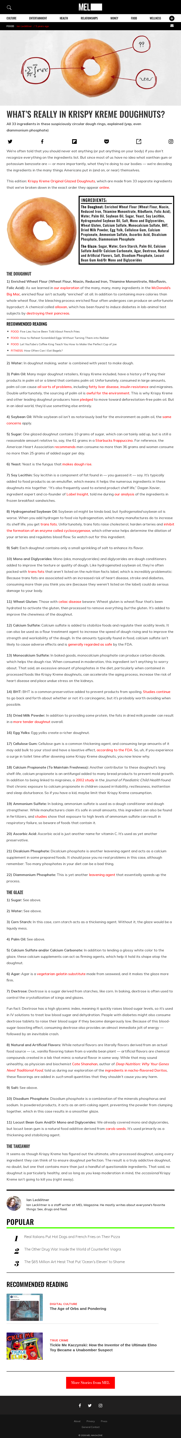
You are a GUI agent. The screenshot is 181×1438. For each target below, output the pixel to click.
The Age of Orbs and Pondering (78, 1309)
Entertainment (38, 18)
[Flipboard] (74, 141)
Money (114, 18)
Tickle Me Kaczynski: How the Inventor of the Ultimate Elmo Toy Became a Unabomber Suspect (103, 1347)
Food (134, 18)
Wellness (155, 18)
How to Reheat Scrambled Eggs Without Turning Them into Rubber (60, 338)
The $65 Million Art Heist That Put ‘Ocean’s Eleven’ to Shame (74, 1261)
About (77, 1421)
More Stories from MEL (90, 1382)
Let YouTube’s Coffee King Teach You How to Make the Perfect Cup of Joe (64, 344)
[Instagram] (170, 141)
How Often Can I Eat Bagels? (37, 350)
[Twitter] (10, 141)
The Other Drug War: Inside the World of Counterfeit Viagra (72, 1249)
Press (104, 1421)
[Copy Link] (138, 141)
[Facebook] (42, 141)
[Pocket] (106, 141)
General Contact (91, 1427)
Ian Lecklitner (24, 26)
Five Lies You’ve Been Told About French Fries (45, 331)
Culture (11, 18)
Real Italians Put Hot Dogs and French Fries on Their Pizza (72, 1236)
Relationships (89, 18)
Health (64, 18)
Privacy (91, 1421)
